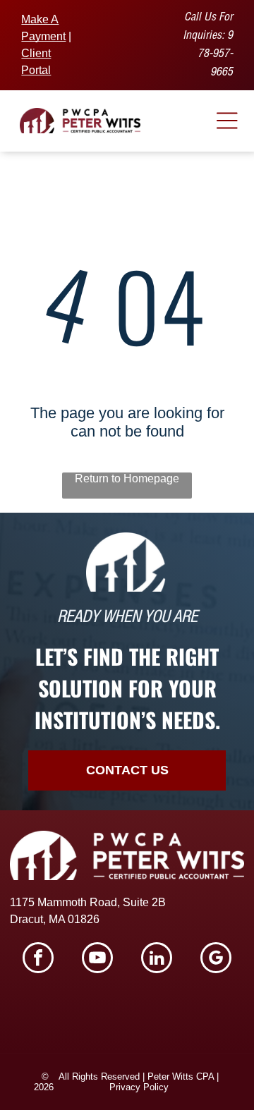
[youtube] (97, 959)
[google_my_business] (215, 959)
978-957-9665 (215, 55)
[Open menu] (227, 120)
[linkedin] (156, 959)
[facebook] (38, 959)
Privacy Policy (139, 1087)
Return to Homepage (127, 478)
